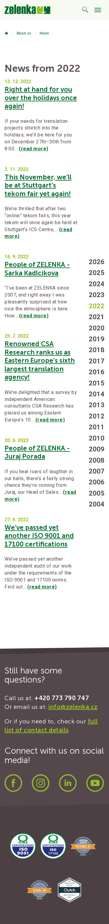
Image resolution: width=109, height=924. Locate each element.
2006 (96, 482)
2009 (96, 449)
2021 (96, 317)
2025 (96, 273)
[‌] (6, 33)
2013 (96, 405)
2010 (96, 438)
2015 (96, 383)
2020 (96, 328)
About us (23, 33)
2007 (96, 471)
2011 (96, 427)
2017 (96, 361)
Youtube (95, 783)
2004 (96, 504)
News (44, 33)
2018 (96, 350)
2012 (96, 416)
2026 (96, 262)
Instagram (40, 783)
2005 (96, 493)
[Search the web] (85, 11)
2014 (96, 394)
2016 (96, 372)
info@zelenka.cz (73, 706)
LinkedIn (68, 783)
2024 (96, 284)
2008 (96, 460)
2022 (96, 306)
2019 (96, 339)
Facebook (13, 783)
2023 (96, 295)
